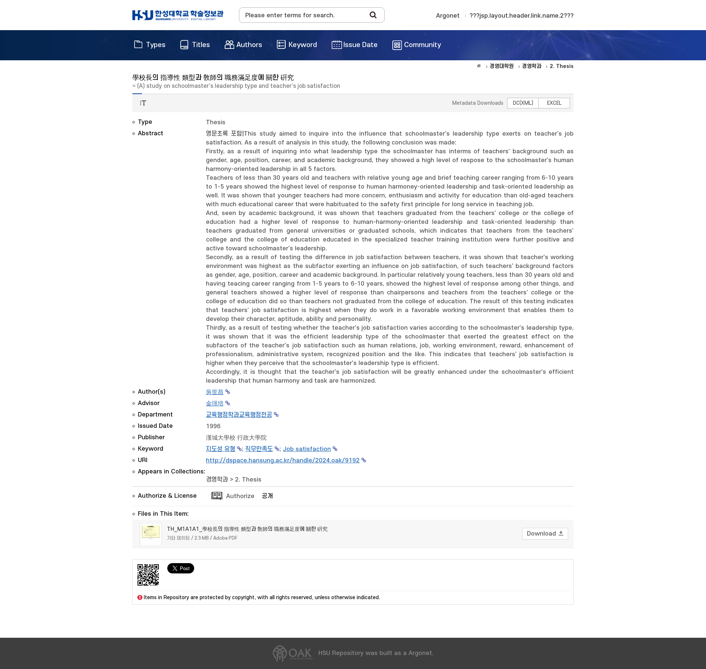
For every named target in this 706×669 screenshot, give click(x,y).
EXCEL (554, 103)
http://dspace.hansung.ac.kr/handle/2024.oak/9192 (283, 460)
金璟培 (215, 403)
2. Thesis (248, 479)
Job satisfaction (307, 449)
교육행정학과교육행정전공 (239, 415)
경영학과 (217, 479)
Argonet (448, 15)
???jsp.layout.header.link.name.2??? (522, 15)
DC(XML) (523, 103)
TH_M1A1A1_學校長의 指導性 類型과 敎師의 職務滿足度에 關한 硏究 (247, 529)
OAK (178, 15)
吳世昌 (215, 392)
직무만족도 (259, 449)
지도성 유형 (220, 449)
